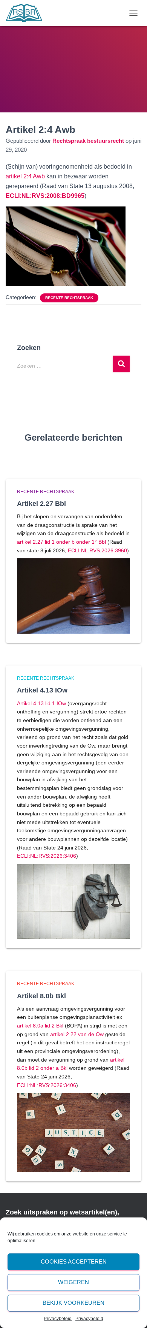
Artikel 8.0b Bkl (41, 996)
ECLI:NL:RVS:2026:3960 (97, 550)
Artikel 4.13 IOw (42, 690)
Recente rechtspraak (69, 298)
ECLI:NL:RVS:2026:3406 (46, 856)
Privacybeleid (58, 1318)
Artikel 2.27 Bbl (41, 503)
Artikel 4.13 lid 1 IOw (41, 703)
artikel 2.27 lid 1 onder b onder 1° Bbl (61, 542)
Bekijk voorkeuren (73, 1303)
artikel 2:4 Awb (25, 176)
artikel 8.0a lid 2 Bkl (40, 1026)
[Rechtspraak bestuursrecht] (27, 13)
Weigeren (73, 1282)
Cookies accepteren (74, 1261)
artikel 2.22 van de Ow (77, 1034)
